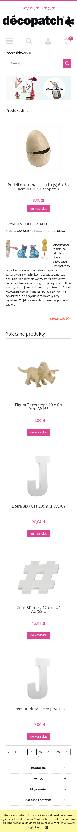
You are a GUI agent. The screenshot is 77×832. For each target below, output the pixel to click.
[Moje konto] (48, 41)
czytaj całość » (60, 319)
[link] (38, 88)
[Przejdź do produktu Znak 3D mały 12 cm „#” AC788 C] (38, 577)
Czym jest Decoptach (26, 223)
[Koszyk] (67, 41)
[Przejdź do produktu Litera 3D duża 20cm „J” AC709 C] (38, 476)
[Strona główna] (38, 20)
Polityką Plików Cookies (29, 819)
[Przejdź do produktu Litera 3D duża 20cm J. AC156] (38, 679)
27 (49, 752)
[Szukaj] (67, 63)
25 (31, 752)
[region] (38, 88)
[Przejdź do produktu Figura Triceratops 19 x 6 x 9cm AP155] (38, 375)
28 (58, 752)
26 (40, 752)
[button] (9, 41)
